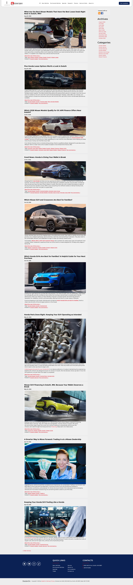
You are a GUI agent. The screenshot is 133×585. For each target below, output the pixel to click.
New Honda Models (53, 101)
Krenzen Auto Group (54, 191)
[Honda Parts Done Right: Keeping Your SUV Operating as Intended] (55, 341)
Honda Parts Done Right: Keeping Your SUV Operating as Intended (53, 315)
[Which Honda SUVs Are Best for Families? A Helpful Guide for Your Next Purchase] (55, 277)
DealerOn (43, 581)
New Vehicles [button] (45, 3)
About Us (70, 567)
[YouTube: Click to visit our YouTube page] (29, 564)
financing (54, 426)
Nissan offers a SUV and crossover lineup (43, 240)
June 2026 (101, 25)
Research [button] (70, 3)
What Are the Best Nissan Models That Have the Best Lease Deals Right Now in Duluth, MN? (54, 13)
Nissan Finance (55, 148)
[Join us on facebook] (102, 13)
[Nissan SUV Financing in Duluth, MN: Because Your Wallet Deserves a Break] (55, 406)
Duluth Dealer (34, 59)
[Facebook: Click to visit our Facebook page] (24, 564)
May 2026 (101, 26)
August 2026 (102, 22)
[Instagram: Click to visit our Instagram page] (34, 564)
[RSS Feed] (99, 13)
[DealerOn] (26, 581)
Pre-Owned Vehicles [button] (55, 3)
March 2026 (102, 30)
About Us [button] (91, 3)
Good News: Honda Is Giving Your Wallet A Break (45, 157)
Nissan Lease (54, 57)
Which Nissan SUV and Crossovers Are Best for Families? (48, 200)
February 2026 (102, 31)
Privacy (53, 581)
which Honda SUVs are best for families (67, 300)
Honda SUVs (43, 306)
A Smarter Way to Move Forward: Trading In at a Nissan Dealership (52, 439)
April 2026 (101, 28)
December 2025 (103, 35)
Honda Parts (43, 376)
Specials (55, 569)
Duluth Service (34, 377)
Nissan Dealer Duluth (45, 57)
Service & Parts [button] (83, 3)
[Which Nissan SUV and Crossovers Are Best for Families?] (55, 219)
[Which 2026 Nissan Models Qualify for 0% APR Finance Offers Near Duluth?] (55, 125)
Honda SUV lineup (31, 537)
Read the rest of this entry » (32, 56)
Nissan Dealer (53, 150)
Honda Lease (43, 101)
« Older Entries (27, 550)
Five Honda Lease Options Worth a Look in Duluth (45, 66)
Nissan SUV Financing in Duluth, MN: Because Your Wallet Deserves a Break (53, 386)
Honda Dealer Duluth (34, 101)
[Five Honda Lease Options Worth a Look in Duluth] (55, 79)
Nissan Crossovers (33, 247)
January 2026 (102, 33)
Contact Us (71, 571)
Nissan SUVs (63, 148)
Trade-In (42, 493)
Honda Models (44, 191)
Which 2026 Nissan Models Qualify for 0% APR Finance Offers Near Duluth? (52, 111)
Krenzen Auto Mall (33, 148)
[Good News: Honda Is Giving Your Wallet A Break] (55, 170)
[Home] (40, 3)
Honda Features (34, 192)
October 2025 (102, 38)
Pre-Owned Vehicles (58, 567)
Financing (30, 430)
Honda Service (44, 544)
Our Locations (124, 3)
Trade (54, 571)
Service (70, 565)
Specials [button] (64, 3)
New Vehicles (56, 565)
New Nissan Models (33, 57)
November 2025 (103, 36)
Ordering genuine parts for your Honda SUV (37, 369)
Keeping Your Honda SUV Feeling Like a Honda (44, 502)
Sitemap (48, 581)
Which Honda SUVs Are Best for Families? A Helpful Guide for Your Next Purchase (54, 257)
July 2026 (101, 23)
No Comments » (43, 59)
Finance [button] (76, 3)
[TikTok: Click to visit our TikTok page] (39, 564)
